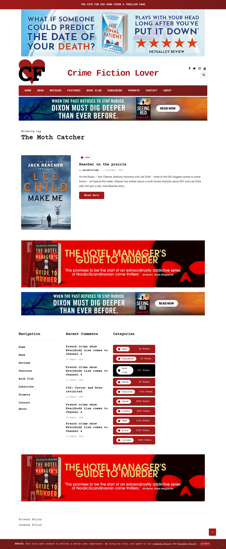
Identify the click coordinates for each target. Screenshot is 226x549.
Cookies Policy (30, 525)
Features (74, 90)
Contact (151, 90)
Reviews (55, 90)
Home (28, 90)
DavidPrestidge (91, 170)
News (40, 90)
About (167, 90)
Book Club (94, 90)
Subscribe (114, 90)
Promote (134, 90)
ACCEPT (205, 544)
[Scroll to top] (212, 532)
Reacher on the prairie (102, 164)
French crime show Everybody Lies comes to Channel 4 (87, 350)
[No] (222, 544)
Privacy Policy (30, 519)
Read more (91, 195)
